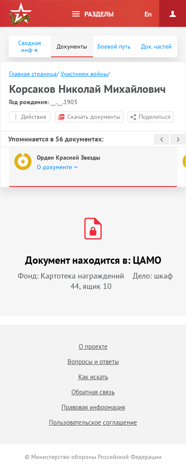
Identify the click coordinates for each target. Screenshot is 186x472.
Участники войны (84, 74)
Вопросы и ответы (93, 361)
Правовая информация (93, 407)
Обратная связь (93, 392)
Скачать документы (93, 117)
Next (178, 139)
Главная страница (33, 74)
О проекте (93, 346)
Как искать (93, 377)
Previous (161, 139)
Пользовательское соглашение (93, 422)
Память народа (20, 14)
